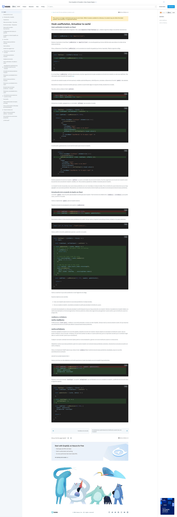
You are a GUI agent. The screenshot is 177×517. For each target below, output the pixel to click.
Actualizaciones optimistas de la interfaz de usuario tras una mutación (11, 67)
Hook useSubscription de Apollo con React (10, 102)
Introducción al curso (8, 14)
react (57, 12)
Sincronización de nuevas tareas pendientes (10, 117)
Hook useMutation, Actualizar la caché (10, 62)
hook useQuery (6, 46)
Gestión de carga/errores (8, 48)
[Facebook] (118, 512)
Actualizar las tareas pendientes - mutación (10, 71)
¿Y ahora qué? (6, 120)
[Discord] (115, 512)
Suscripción (5, 99)
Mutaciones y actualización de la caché (10, 76)
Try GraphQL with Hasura (61, 457)
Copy (126, 34)
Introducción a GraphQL (9, 17)
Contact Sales (162, 6)
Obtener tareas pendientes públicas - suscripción (9, 113)
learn (54, 12)
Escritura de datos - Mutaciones (10, 24)
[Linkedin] (127, 512)
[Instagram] (121, 512)
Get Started (171, 6)
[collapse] (2, 17)
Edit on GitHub (123, 12)
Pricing (42, 6)
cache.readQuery (163, 20)
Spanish (163, 12)
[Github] (109, 512)
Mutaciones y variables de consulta (9, 51)
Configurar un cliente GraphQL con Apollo (10, 36)
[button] (164, 2)
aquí (73, 76)
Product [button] (24, 6)
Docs (37, 6)
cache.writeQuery (163, 22)
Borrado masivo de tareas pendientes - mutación (8, 88)
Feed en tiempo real (8, 109)
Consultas (6, 39)
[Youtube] (124, 512)
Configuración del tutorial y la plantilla (9, 32)
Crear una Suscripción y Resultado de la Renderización (10, 106)
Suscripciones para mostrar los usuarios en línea (10, 96)
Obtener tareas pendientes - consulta (9, 42)
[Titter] (112, 512)
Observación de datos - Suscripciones (8, 28)
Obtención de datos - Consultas (10, 22)
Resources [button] (31, 6)
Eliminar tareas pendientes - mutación (9, 80)
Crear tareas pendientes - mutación (8, 55)
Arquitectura (6, 19)
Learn (4, 12)
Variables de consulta (8, 59)
